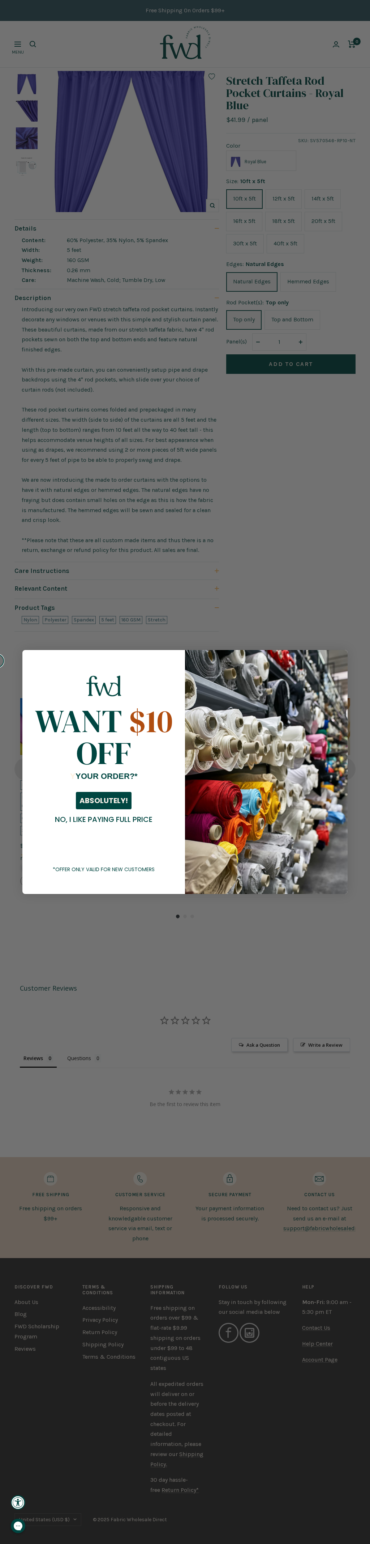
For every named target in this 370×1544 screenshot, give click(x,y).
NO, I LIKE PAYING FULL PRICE (103, 819)
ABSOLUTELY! (103, 801)
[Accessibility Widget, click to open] (18, 1502)
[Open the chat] (18, 1526)
